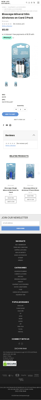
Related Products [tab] (19, 156)
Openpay (20, 260)
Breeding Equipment (20, 279)
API (20, 324)
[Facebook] (3, 125)
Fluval (20, 329)
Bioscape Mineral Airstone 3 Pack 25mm (30, 189)
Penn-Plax (21, 326)
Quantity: (20, 106)
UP (20, 313)
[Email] (7, 125)
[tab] (20, 135)
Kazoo (20, 321)
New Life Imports (20, 252)
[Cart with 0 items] (34, 2)
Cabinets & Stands (20, 274)
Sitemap (20, 258)
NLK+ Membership (20, 245)
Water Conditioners (20, 287)
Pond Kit (20, 282)
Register (24, 255)
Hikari (20, 319)
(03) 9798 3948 (8, 360)
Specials (20, 276)
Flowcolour (21, 308)
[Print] (10, 125)
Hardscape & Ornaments (20, 292)
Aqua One (20, 311)
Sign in (16, 255)
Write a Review (7, 26)
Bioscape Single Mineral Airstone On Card (11, 190)
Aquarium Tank (20, 295)
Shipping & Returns (20, 250)
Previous (2, 173)
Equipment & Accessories (20, 284)
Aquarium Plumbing (20, 271)
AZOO (20, 316)
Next (39, 173)
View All (20, 332)
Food (20, 289)
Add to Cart (10, 201)
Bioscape (20, 306)
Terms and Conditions (20, 247)
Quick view (11, 198)
